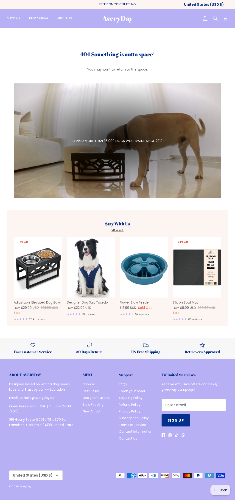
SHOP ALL (13, 18)
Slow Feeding (93, 404)
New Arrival (91, 411)
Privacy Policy (129, 411)
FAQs (123, 384)
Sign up (176, 420)
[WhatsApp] (183, 435)
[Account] (204, 18)
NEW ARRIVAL (38, 18)
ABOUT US (64, 18)
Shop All (89, 384)
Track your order (132, 391)
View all (118, 230)
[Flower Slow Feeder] (144, 267)
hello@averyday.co (39, 397)
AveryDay (25, 486)
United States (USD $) (204, 4)
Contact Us (128, 438)
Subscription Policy (134, 418)
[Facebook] (163, 435)
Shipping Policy (131, 397)
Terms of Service (132, 425)
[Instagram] (170, 435)
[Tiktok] (176, 435)
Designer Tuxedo (96, 397)
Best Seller (91, 391)
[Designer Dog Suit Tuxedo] (91, 267)
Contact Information (135, 431)
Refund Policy (129, 404)
